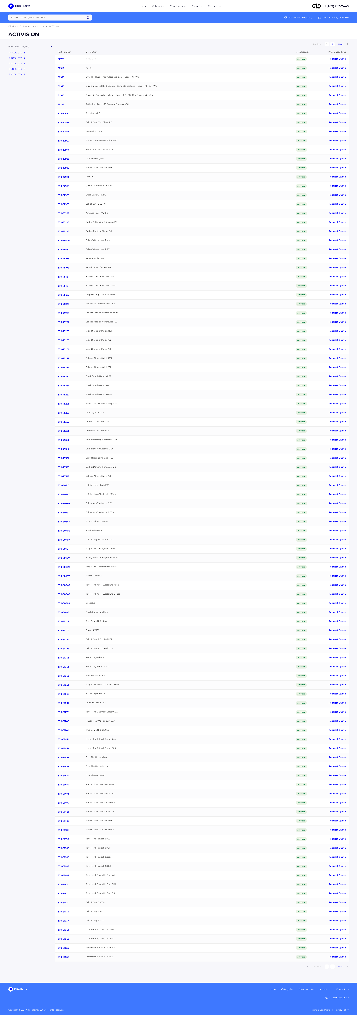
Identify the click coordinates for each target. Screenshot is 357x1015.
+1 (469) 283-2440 (336, 6)
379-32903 (63, 140)
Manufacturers (178, 6)
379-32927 (63, 168)
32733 (61, 59)
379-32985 (63, 204)
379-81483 (63, 821)
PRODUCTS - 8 (17, 63)
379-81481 (63, 812)
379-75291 (63, 403)
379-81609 (63, 875)
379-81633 (63, 911)
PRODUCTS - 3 (17, 52)
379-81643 (63, 939)
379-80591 (63, 512)
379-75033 (63, 249)
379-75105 (63, 267)
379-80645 (64, 521)
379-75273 (63, 367)
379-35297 (63, 231)
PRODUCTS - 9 (17, 69)
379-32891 (63, 131)
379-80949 (64, 594)
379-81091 (63, 703)
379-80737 (64, 558)
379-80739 (64, 567)
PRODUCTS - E (17, 74)
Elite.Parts (13, 26)
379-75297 (63, 412)
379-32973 (63, 186)
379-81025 (63, 648)
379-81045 (63, 676)
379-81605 (63, 857)
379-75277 (63, 376)
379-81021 (63, 639)
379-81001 (63, 621)
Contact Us (214, 6)
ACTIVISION (54, 26)
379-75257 (63, 322)
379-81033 (63, 657)
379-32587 (63, 113)
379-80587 (64, 494)
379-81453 (63, 757)
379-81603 (63, 848)
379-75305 (63, 431)
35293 (61, 104)
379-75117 (63, 286)
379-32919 (63, 149)
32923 (61, 77)
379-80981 (63, 612)
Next (340, 44)
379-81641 (63, 929)
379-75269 (63, 349)
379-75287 (63, 394)
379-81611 (63, 884)
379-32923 (63, 159)
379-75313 (63, 440)
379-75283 (63, 385)
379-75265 (63, 340)
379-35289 (63, 213)
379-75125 (63, 295)
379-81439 (63, 748)
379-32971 (63, 177)
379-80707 (64, 539)
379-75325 (63, 467)
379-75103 (63, 258)
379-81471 (63, 784)
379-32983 (63, 195)
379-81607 (63, 866)
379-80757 (64, 576)
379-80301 (63, 485)
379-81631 (63, 902)
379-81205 (63, 721)
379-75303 (63, 422)
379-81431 (63, 739)
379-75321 (63, 458)
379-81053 (63, 685)
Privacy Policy (342, 1010)
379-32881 (63, 122)
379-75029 (64, 240)
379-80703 (64, 530)
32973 (61, 86)
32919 (61, 68)
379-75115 (63, 276)
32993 (61, 95)
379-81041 (63, 666)
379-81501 (63, 830)
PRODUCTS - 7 (17, 58)
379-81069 (63, 694)
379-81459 (63, 775)
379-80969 (64, 603)
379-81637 (63, 920)
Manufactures (306, 989)
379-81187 (63, 712)
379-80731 (63, 549)
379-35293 (63, 222)
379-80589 (64, 503)
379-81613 (63, 893)
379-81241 (63, 730)
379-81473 (63, 793)
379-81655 (63, 948)
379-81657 (63, 957)
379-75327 (63, 476)
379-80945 (64, 585)
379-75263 (63, 331)
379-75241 (63, 304)
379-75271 (63, 358)
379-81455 (63, 766)
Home (143, 6)
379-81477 (63, 803)
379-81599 (63, 839)
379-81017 (63, 630)
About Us (197, 6)
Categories (158, 6)
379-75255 (63, 313)
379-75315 (63, 449)
